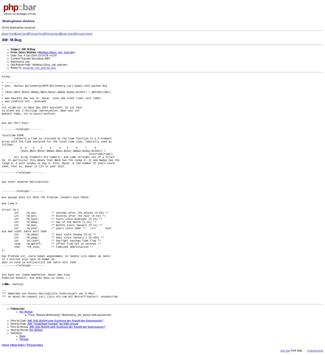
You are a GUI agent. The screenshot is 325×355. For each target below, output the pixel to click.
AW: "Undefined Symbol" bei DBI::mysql (52, 323)
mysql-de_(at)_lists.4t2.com (39, 67)
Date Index (67, 33)
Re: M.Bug (25, 311)
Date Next (22, 33)
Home (5, 345)
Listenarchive (315, 350)
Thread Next (52, 33)
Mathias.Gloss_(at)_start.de (56, 52)
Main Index (18, 345)
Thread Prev (36, 33)
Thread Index (84, 33)
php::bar (285, 350)
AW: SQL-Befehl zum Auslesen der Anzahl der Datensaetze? (65, 320)
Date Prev (8, 33)
